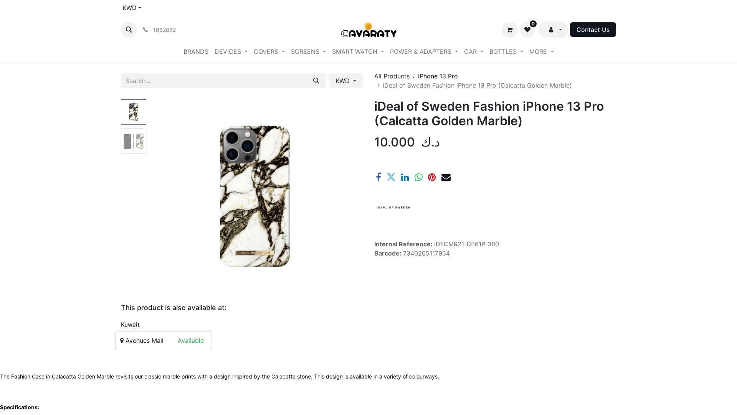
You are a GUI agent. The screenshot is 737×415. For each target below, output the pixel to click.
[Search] (316, 80)
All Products (392, 76)
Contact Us (593, 29)
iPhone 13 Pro (438, 76)
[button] (129, 30)
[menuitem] (196, 51)
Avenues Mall (144, 340)
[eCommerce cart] (510, 30)
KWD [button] (343, 81)
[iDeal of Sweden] (393, 207)
